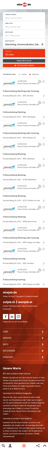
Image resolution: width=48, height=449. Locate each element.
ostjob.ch (9, 302)
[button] (42, 44)
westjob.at (25, 302)
